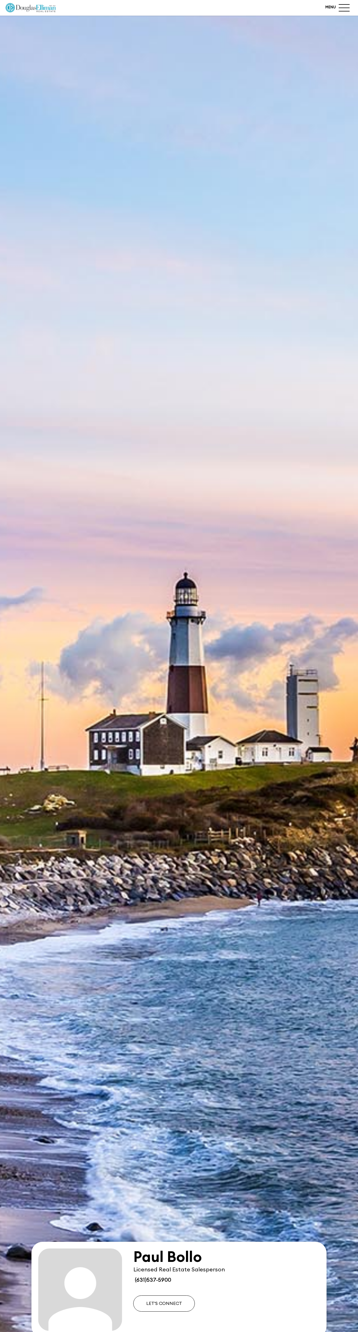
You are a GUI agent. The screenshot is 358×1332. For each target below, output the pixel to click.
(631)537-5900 (152, 1280)
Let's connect (164, 1303)
